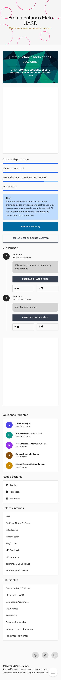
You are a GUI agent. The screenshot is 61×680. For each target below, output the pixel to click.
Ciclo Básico (12, 608)
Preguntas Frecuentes (17, 635)
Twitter (13, 485)
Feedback (14, 550)
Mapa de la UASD (15, 595)
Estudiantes (12, 530)
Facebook (14, 491)
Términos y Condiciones (18, 563)
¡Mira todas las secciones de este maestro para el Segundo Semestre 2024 (30, 73)
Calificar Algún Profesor (18, 523)
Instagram (15, 498)
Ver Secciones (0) (30, 226)
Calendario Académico (17, 602)
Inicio (8, 516)
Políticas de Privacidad (17, 570)
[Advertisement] (30, 120)
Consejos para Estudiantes (19, 629)
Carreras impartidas (16, 622)
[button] (53, 672)
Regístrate (11, 543)
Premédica (11, 615)
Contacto (14, 557)
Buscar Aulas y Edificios (18, 588)
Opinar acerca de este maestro (30, 238)
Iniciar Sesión (12, 536)
